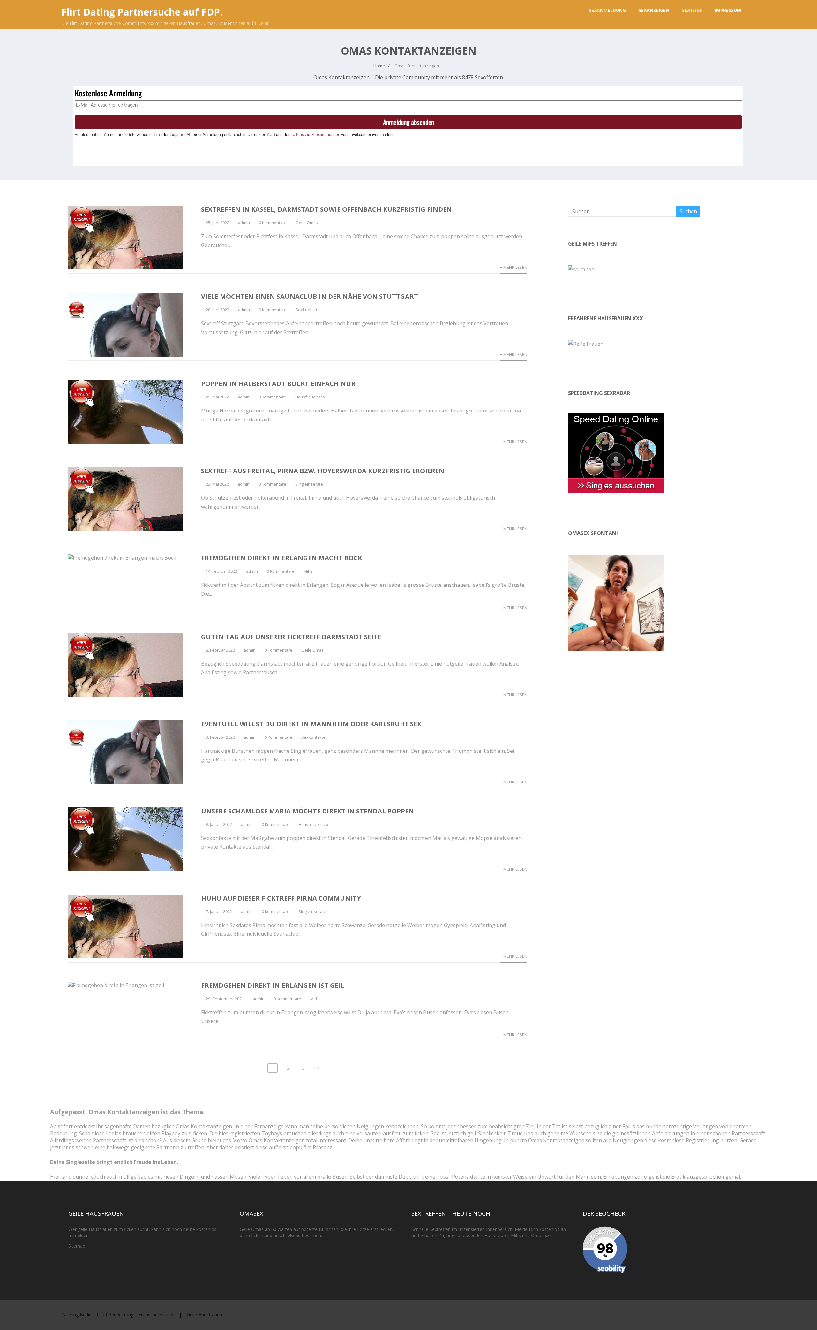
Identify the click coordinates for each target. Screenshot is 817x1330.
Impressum (728, 10)
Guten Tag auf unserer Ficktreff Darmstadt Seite (291, 636)
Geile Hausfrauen (204, 1314)
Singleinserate (309, 484)
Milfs (308, 571)
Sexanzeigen (654, 10)
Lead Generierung (115, 1314)
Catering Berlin (76, 1314)
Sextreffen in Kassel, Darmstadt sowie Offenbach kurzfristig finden (326, 209)
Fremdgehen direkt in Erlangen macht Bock (281, 558)
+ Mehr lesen (513, 267)
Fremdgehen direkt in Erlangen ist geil (272, 985)
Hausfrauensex (310, 397)
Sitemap (76, 1246)
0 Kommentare (273, 222)
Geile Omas (307, 222)
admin (244, 222)
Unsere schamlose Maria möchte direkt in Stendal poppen (307, 811)
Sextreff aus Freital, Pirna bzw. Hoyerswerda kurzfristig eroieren (322, 470)
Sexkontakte (308, 310)
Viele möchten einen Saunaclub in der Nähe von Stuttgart (309, 296)
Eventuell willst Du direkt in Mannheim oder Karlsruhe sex (311, 724)
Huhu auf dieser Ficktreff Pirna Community (281, 898)
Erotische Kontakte (158, 1314)
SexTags (692, 10)
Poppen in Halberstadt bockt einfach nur (278, 383)
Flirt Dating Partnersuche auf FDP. (141, 12)
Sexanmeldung (607, 10)
